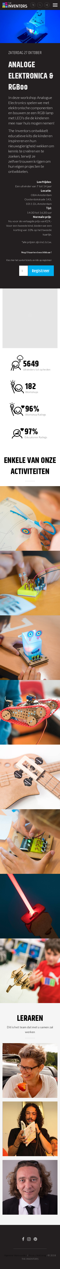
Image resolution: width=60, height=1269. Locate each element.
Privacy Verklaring (37, 1255)
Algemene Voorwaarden (15, 1255)
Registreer (41, 271)
